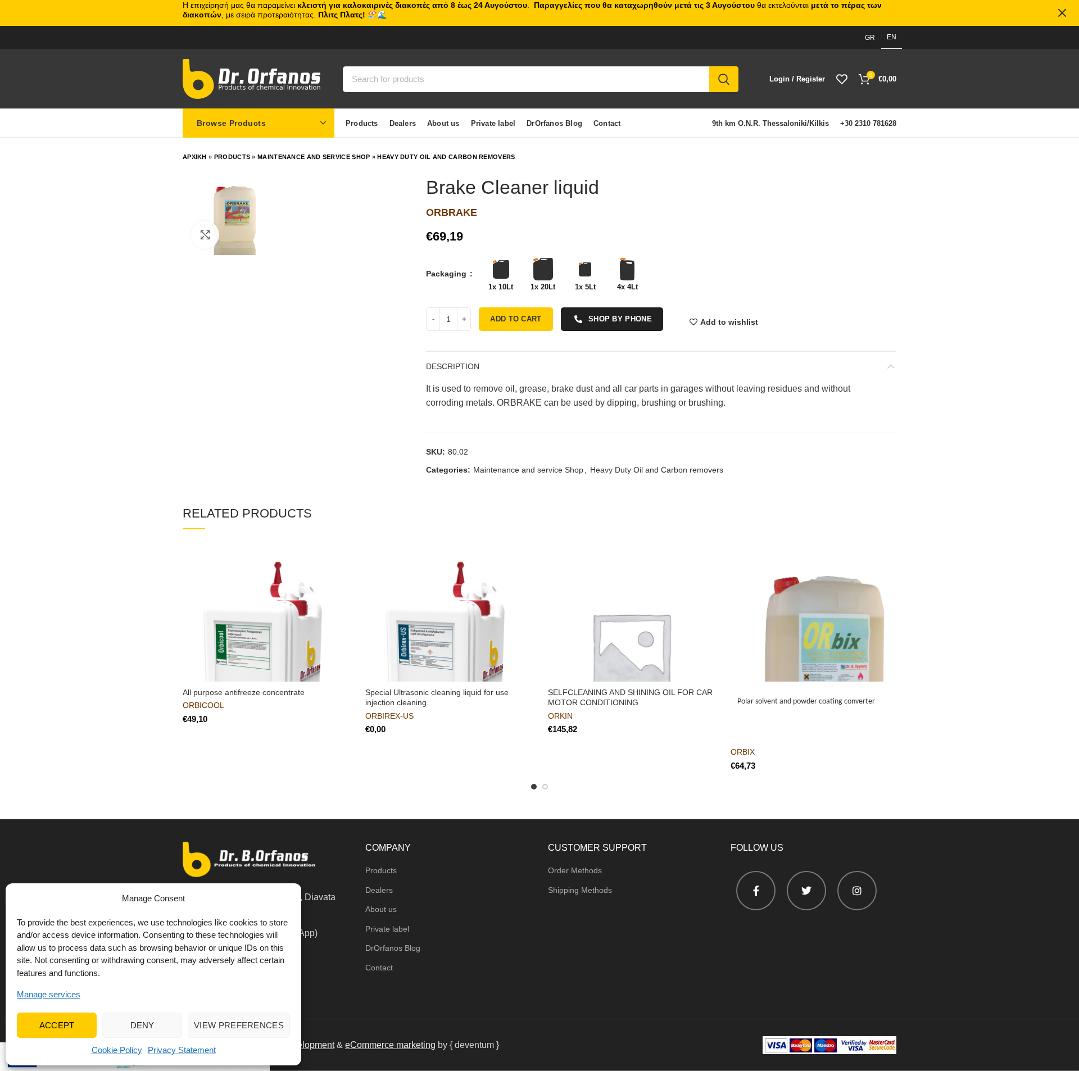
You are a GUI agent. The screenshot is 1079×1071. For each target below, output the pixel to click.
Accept (57, 1025)
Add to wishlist (729, 322)
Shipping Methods (580, 890)
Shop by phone (620, 319)
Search (723, 79)
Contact (379, 967)
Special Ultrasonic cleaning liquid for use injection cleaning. (437, 697)
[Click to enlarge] (205, 235)
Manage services (48, 994)
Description (452, 366)
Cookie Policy (117, 1050)
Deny (142, 1025)
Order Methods (575, 870)
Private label (387, 928)
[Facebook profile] (756, 890)
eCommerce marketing (390, 1045)
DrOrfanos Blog (392, 947)
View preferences (239, 1025)
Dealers (379, 890)
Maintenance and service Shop (313, 156)
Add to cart (515, 319)
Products (232, 156)
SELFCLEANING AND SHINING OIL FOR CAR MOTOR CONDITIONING (630, 697)
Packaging (447, 273)
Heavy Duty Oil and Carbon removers (446, 156)
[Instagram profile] (857, 890)
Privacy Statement (182, 1050)
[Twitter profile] (806, 890)
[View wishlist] (842, 79)
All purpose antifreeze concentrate (244, 692)
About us (381, 909)
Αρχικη (195, 156)
